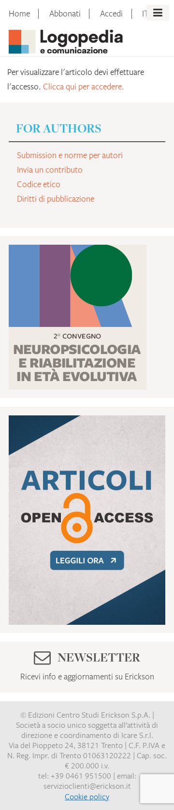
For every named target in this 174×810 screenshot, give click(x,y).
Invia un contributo (50, 169)
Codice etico (38, 184)
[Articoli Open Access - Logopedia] (87, 518)
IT (145, 13)
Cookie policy (87, 796)
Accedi (111, 13)
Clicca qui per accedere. (83, 86)
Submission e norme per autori (70, 155)
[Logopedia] (66, 39)
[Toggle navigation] (157, 13)
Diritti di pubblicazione (55, 198)
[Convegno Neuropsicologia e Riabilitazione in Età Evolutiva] (77, 315)
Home (19, 13)
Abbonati (65, 13)
